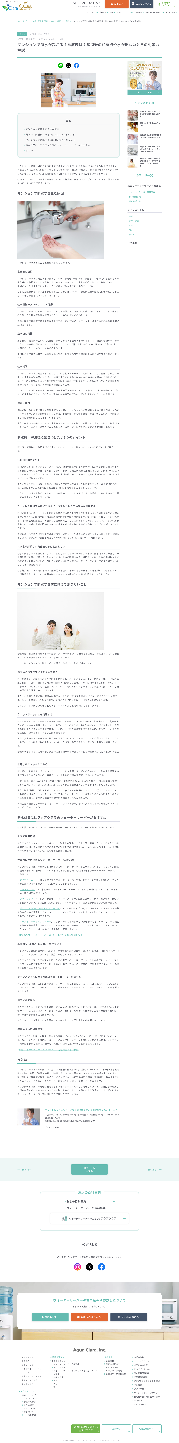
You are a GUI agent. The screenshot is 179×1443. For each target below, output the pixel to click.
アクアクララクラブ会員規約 (147, 1381)
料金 (111, 12)
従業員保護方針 (141, 1377)
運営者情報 (139, 1357)
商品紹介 (103, 12)
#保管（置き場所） (27, 39)
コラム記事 (29, 1405)
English (138, 1400)
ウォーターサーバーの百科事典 (86, 1208)
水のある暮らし (57, 21)
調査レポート (135, 201)
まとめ (29, 150)
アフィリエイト (141, 1389)
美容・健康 (134, 220)
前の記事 (26, 1169)
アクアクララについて (88, 12)
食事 (131, 225)
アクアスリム (26, 879)
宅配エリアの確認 (30, 1380)
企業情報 (116, 1428)
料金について (28, 1365)
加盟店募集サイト (147, 1428)
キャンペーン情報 (114, 1370)
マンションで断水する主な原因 (42, 129)
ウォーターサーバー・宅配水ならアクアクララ (102, 1440)
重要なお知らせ (113, 1364)
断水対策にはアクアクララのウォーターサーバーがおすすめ (58, 145)
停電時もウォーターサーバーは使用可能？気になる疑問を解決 (51, 934)
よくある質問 (170, 12)
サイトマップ (140, 1404)
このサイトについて (143, 1369)
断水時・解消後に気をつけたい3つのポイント (50, 134)
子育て (132, 216)
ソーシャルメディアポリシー (147, 1392)
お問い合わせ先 (141, 1365)
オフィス (133, 249)
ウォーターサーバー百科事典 (142, 192)
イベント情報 (112, 1367)
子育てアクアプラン (124, 12)
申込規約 (138, 1384)
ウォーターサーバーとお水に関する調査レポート (75, 1370)
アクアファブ (26, 898)
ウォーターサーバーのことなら (92, 1218)
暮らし (68, 21)
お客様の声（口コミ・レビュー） (32, 1371)
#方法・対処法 (56, 39)
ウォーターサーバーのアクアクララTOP (33, 21)
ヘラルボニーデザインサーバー (35, 921)
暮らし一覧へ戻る (89, 1169)
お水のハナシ (30, 1401)
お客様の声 (138, 12)
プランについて (31, 1398)
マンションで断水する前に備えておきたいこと (51, 139)
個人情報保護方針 (142, 1373)
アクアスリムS (27, 889)
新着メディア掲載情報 (116, 1374)
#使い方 (43, 39)
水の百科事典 (135, 196)
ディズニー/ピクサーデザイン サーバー (40, 908)
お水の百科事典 (76, 1201)
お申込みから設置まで (154, 12)
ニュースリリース (142, 1361)
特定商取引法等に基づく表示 (147, 1396)
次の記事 (152, 1169)
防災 (131, 230)
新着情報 (110, 1360)
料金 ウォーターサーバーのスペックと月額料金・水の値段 (49, 1049)
